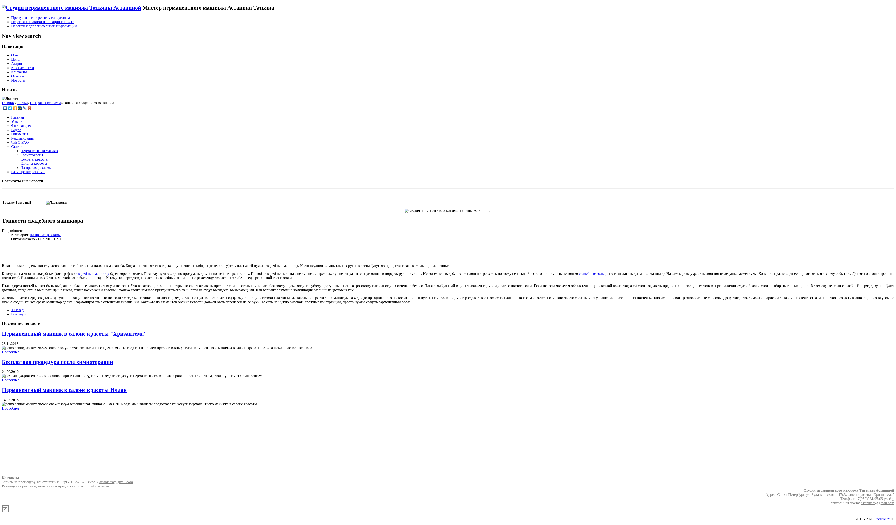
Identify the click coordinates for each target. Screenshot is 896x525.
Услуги (16, 121)
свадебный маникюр (92, 274)
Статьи (16, 147)
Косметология (32, 155)
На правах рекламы (36, 168)
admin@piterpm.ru (95, 486)
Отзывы (17, 76)
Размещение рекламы (28, 172)
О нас (15, 55)
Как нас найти (22, 68)
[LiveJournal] (24, 108)
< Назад (17, 310)
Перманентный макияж (39, 151)
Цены (15, 59)
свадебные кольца (593, 274)
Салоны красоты (34, 163)
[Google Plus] (29, 108)
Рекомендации (22, 138)
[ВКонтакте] (5, 108)
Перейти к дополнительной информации (44, 26)
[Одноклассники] (15, 108)
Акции (16, 64)
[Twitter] (10, 108)
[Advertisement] (448, 252)
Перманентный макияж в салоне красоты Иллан (64, 390)
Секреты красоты (34, 159)
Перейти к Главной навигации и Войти (42, 22)
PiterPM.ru (882, 519)
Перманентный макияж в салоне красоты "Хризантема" (74, 334)
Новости (18, 80)
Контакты (19, 72)
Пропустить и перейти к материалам (40, 18)
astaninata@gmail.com (116, 482)
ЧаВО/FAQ (20, 142)
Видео (16, 130)
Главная (17, 117)
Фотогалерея (21, 126)
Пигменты (19, 134)
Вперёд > (18, 314)
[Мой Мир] (20, 108)
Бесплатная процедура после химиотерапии (57, 362)
